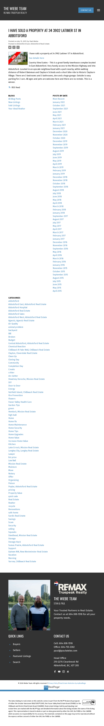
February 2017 (59, 235)
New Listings (14, 102)
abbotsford (13, 301)
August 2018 (58, 190)
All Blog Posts (14, 99)
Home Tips (13, 431)
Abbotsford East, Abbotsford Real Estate (32, 44)
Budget (11, 340)
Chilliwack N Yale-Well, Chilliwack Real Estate (29, 350)
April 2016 (57, 255)
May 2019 (57, 161)
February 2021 (59, 125)
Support (12, 548)
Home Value (13, 438)
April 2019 (57, 164)
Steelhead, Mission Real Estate (22, 535)
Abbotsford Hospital (17, 307)
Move (10, 470)
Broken (11, 337)
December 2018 (60, 177)
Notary (11, 473)
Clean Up (12, 356)
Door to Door (14, 385)
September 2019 (60, 148)
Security (12, 525)
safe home (13, 512)
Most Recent (58, 99)
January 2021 (59, 128)
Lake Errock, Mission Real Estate (23, 447)
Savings (12, 519)
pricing (11, 490)
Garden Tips (14, 405)
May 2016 (57, 252)
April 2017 (57, 229)
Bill (9, 333)
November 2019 (60, 144)
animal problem (15, 327)
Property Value (15, 493)
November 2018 (60, 180)
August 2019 (58, 151)
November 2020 (60, 135)
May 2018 (57, 200)
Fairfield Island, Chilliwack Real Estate (25, 392)
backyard (12, 330)
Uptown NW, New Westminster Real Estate (28, 551)
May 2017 (57, 226)
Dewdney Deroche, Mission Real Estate (26, 379)
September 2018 (60, 187)
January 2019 (59, 174)
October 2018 (59, 183)
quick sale (13, 496)
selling (11, 529)
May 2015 (57, 288)
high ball (12, 415)
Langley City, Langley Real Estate (23, 450)
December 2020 (60, 131)
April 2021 (57, 118)
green (11, 408)
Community (13, 363)
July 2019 (57, 154)
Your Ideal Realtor (16, 108)
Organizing (13, 480)
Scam (10, 522)
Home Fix (12, 421)
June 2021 (57, 112)
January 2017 (59, 239)
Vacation (12, 555)
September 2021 (60, 108)
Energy (11, 389)
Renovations (14, 509)
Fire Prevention (15, 395)
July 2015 (57, 281)
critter (11, 372)
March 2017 (58, 232)
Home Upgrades (15, 434)
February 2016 (59, 261)
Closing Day (13, 359)
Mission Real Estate (17, 464)
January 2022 (59, 102)
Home (11, 418)
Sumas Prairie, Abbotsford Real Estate (26, 545)
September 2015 (60, 274)
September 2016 (60, 249)
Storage (12, 538)
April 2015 (57, 291)
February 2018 (59, 209)
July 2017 (57, 222)
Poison (11, 483)
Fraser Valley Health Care (20, 402)
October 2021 (59, 105)
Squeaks (12, 532)
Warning (12, 558)
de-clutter (13, 376)
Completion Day (15, 366)
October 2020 (59, 138)
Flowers (11, 398)
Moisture (12, 467)
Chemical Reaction (17, 346)
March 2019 (58, 167)
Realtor (11, 503)
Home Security (15, 428)
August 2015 (58, 278)
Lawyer (11, 454)
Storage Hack (14, 542)
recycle (11, 506)
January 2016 (59, 265)
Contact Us (86, 10)
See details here (36, 58)
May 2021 (57, 115)
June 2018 (57, 196)
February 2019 (59, 170)
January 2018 (59, 213)
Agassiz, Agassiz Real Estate (21, 320)
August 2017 (58, 219)
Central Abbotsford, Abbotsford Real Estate (28, 343)
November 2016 (60, 245)
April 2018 (57, 203)
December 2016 (60, 242)
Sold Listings (14, 105)
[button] (86, 10)
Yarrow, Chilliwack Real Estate (22, 561)
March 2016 (58, 258)
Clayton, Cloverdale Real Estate (22, 353)
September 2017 (60, 216)
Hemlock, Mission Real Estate (22, 411)
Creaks (11, 369)
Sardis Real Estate (16, 516)
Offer (10, 477)
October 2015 (59, 271)
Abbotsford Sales (16, 314)
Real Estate (13, 499)
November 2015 (60, 268)
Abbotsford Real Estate (19, 311)
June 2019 (57, 157)
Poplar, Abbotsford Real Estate (22, 486)
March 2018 (58, 206)
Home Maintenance (17, 425)
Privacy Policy (53, 683)
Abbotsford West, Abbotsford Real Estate (27, 317)
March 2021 (58, 122)
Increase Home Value (18, 441)
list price (12, 457)
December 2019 (60, 141)
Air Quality (13, 324)
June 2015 (57, 284)
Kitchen (12, 444)
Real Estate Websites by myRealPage (72, 683)
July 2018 (57, 193)
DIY (10, 382)
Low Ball (12, 460)
